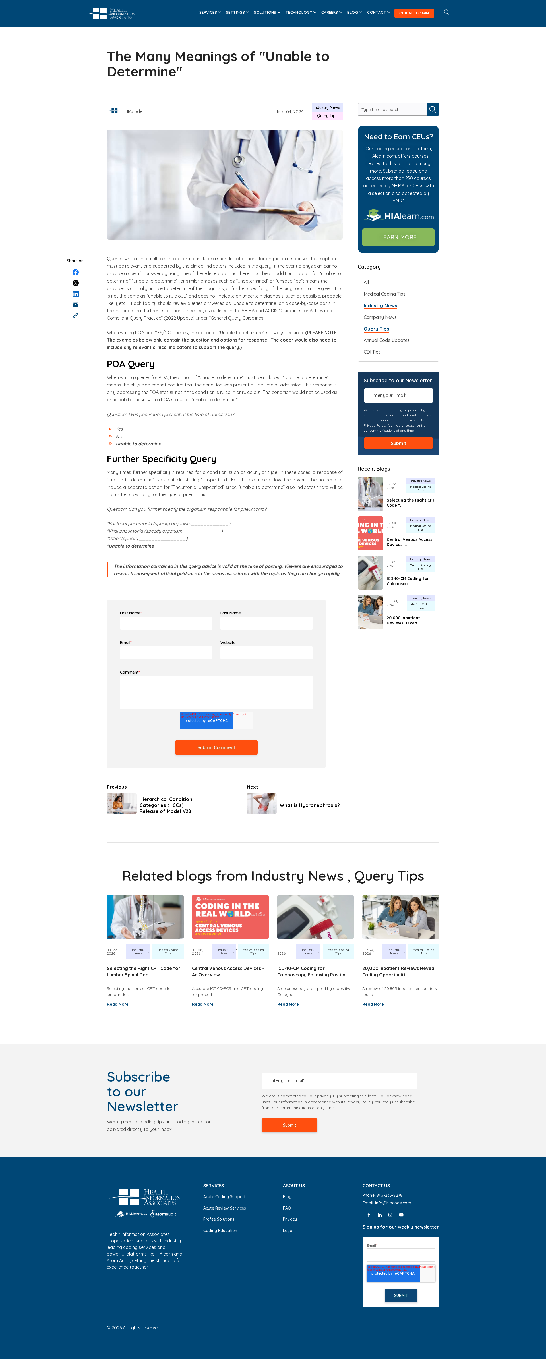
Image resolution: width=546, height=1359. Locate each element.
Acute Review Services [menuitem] (224, 1208)
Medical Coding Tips (385, 294)
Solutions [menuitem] (265, 12)
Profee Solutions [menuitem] (219, 1219)
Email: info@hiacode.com (387, 1203)
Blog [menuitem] (352, 12)
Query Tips (327, 115)
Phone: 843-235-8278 (382, 1195)
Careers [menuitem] (329, 12)
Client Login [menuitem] (414, 13)
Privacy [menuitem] (290, 1219)
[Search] (433, 109)
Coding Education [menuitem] (220, 1230)
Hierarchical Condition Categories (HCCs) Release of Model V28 (166, 805)
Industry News (327, 107)
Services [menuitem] (208, 12)
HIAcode (133, 111)
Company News (380, 317)
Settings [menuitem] (235, 12)
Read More (118, 1004)
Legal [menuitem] (288, 1230)
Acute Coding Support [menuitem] (224, 1196)
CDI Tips (372, 352)
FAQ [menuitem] (287, 1208)
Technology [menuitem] (299, 12)
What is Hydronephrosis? (310, 805)
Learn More (398, 237)
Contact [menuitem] (376, 12)
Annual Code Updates (387, 340)
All (366, 282)
